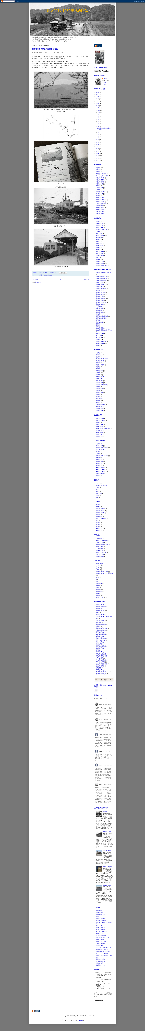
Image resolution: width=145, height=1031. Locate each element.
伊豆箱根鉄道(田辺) (101, 606)
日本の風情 (99, 583)
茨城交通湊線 (99, 253)
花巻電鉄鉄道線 (100, 213)
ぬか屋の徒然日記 (100, 927)
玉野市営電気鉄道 (100, 404)
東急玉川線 (99, 233)
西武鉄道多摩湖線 (100, 471)
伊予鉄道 (98, 369)
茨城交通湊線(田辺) (101, 660)
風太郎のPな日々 (100, 914)
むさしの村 (99, 538)
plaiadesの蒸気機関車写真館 (103, 947)
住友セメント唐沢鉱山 (102, 540)
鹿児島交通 (99, 434)
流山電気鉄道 (99, 245)
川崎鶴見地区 (99, 546)
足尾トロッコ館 (100, 554)
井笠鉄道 (98, 357)
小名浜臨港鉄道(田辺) (101, 628)
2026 (97, 92)
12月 (99, 107)
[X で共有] (63, 273)
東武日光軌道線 (100, 235)
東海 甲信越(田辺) (100, 640)
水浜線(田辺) (99, 644)
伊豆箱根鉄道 (99, 286)
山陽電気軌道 (99, 388)
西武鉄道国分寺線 (100, 467)
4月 (99, 126)
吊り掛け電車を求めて (102, 920)
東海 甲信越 (99, 493)
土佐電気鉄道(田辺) (101, 624)
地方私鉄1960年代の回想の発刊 (104, 574)
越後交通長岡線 (100, 333)
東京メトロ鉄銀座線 (101, 518)
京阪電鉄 (98, 367)
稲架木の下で (99, 910)
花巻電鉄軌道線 (100, 211)
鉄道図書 (98, 593)
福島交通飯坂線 (100, 201)
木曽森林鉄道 (99, 550)
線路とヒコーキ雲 (100, 918)
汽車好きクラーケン (101, 941)
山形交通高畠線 (100, 182)
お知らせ (98, 566)
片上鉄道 (98, 402)
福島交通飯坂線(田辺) (101, 656)
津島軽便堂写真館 (100, 959)
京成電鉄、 (99, 505)
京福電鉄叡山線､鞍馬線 (102, 359)
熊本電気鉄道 (99, 426)
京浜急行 (98, 507)
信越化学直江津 (100, 542)
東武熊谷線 (99, 237)
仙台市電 (98, 170)
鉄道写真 (98, 589)
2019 (97, 139)
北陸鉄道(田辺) (100, 614)
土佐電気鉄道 (99, 382)
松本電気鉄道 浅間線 (101, 318)
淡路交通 (98, 400)
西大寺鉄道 (99, 406)
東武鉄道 (98, 522)
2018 (97, 142)
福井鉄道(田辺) (100, 652)
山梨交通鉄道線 (100, 312)
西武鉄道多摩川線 (100, 469)
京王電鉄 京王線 (100, 510)
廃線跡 (97, 577)
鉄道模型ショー (100, 597)
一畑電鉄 (98, 353)
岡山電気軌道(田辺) (101, 630)
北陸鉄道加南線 (100, 294)
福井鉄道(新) (99, 459)
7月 (99, 119)
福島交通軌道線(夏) (101, 199)
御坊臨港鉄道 (99, 392)
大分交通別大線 (100, 418)
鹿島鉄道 (98, 475)
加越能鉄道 (99, 290)
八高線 (97, 487)
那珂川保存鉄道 (100, 556)
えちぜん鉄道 (99, 446)
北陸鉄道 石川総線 (101, 292)
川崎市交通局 (99, 227)
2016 (97, 146)
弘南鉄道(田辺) (100, 636)
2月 (99, 134)
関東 (97, 497)
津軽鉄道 (98, 195)
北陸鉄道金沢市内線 (101, 302)
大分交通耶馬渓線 (100, 420)
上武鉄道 (98, 221)
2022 (97, 101)
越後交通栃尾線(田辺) (101, 664)
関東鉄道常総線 (100, 261)
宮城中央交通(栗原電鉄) (102, 176)
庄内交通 (98, 186)
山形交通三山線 (48, 275)
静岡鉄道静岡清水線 (101, 341)
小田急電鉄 (99, 517)
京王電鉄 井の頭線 (101, 508)
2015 (97, 149)
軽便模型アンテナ (100, 965)
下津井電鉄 (99, 355)
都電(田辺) (98, 668)
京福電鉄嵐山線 (100, 361)
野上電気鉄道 (99, 408)
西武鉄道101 (99, 465)
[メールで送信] (59, 273)
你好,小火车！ (99, 926)
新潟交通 (98, 314)
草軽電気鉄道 (99, 322)
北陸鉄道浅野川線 (100, 298)
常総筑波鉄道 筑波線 (101, 229)
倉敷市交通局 (99, 371)
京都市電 (98, 363)
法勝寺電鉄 (99, 398)
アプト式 (98, 483)
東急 (97, 520)
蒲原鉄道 (98, 324)
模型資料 (98, 585)
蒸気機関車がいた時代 (102, 949)
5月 (99, 123)
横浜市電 (98, 241)
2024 (97, 96)
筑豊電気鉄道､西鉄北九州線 (103, 428)
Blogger (81, 1020)
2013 (97, 153)
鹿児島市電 (99, 436)
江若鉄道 (98, 396)
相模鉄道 (98, 524)
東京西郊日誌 (99, 963)
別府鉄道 (98, 373)
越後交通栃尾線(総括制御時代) (104, 330)
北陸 (97, 489)
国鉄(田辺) (98, 622)
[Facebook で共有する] (64, 273)
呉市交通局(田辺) (100, 620)
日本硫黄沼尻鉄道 (100, 192)
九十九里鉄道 (99, 225)
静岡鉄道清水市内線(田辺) (103, 672)
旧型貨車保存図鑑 (100, 943)
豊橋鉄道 (98, 326)
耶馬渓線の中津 (107, 831)
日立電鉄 (98, 231)
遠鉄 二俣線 (99, 335)
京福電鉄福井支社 (100, 284)
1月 (99, 137)
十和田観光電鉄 (100, 449)
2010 (97, 160)
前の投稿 (86, 279)
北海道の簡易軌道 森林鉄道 (103, 544)
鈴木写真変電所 (100, 939)
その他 (97, 568)
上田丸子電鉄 (99, 282)
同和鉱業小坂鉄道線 (101, 174)
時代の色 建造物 (107, 850)
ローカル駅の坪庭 (100, 961)
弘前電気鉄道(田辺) (101, 634)
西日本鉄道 (99, 430)
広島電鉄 (98, 390)
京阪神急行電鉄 (100, 365)
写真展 (97, 569)
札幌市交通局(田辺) (101, 638)
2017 (97, 144)
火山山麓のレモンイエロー (103, 937)
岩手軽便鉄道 (99, 184)
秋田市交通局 (99, 205)
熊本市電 (98, 457)
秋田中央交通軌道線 (101, 204)
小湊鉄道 (98, 451)
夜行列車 (105, 811)
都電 (97, 257)
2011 (97, 158)
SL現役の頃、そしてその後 (103, 951)
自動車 (97, 587)
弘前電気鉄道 (99, 188)
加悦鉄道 (98, 375)
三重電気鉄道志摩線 (101, 280)
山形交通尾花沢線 (100, 180)
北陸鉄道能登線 (100, 300)
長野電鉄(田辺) (100, 670)
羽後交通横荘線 (100, 209)
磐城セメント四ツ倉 (101, 552)
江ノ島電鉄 (99, 243)
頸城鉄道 (98, 345)
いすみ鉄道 (99, 444)
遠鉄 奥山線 (99, 337)
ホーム (61, 279)
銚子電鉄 (98, 259)
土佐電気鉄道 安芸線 (101, 384)
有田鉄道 (98, 394)
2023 (97, 99)
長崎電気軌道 (99, 432)
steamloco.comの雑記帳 (102, 953)
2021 (97, 103)
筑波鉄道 (98, 249)
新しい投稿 (36, 279)
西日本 (97, 495)
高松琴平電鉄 (99, 410)
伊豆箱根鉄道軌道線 (101, 288)
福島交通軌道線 (100, 197)
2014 (97, 151)
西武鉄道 (98, 526)
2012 (97, 155)
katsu (105, 78)
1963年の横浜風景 (107, 866)
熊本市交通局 (99, 424)
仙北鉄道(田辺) (100, 604)
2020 (97, 105)
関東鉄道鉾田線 (100, 263)
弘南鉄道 (98, 190)
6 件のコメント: (53, 272)
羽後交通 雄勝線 (100, 207)
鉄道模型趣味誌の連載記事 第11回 (45, 49)
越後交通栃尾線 (100, 328)
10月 (99, 112)
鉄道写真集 (99, 591)
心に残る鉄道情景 (100, 929)
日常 (97, 581)
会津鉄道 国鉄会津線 (101, 485)
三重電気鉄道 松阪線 (101, 278)
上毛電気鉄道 (99, 223)
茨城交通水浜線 (100, 251)
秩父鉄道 (98, 247)
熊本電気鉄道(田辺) (101, 646)
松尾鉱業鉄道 (99, 194)
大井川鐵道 (99, 306)
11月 (99, 110)
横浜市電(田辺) (100, 642)
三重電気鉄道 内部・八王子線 (103, 272)
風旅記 (97, 916)
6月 (99, 121)
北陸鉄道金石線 (100, 304)
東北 (97, 491)
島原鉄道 (98, 422)
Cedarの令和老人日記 (101, 931)
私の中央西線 (99, 945)
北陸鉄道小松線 (100, 296)
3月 (99, 132)
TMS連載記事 (40, 275)
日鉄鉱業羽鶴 (99, 548)
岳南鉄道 (98, 453)
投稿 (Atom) (38, 282)
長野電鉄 (98, 339)
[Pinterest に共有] (66, 273)
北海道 (97, 612)
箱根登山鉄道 (99, 461)
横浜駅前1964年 (107, 885)
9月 (99, 114)
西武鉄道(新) (99, 463)
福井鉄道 (98, 320)
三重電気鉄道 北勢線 (101, 276)
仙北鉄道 (98, 168)
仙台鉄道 (98, 172)
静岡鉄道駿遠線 (100, 343)
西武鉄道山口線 (100, 255)
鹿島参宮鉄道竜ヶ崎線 (102, 265)
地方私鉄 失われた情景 (102, 572)
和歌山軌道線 (99, 380)
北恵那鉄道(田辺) (100, 610)
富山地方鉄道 (99, 308)
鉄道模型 (98, 595)
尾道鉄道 (98, 387)
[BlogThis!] (61, 273)
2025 (97, 94)
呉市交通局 (99, 378)
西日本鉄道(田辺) (100, 662)
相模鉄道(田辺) (100, 648)
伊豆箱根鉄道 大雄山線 (102, 447)
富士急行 (98, 626)
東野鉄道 (98, 239)
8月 (99, 117)
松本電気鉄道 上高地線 (102, 316)
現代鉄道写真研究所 (101, 935)
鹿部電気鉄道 (99, 912)
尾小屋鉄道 (99, 310)
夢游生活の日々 (100, 933)
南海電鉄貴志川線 (100, 377)
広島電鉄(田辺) (100, 632)
